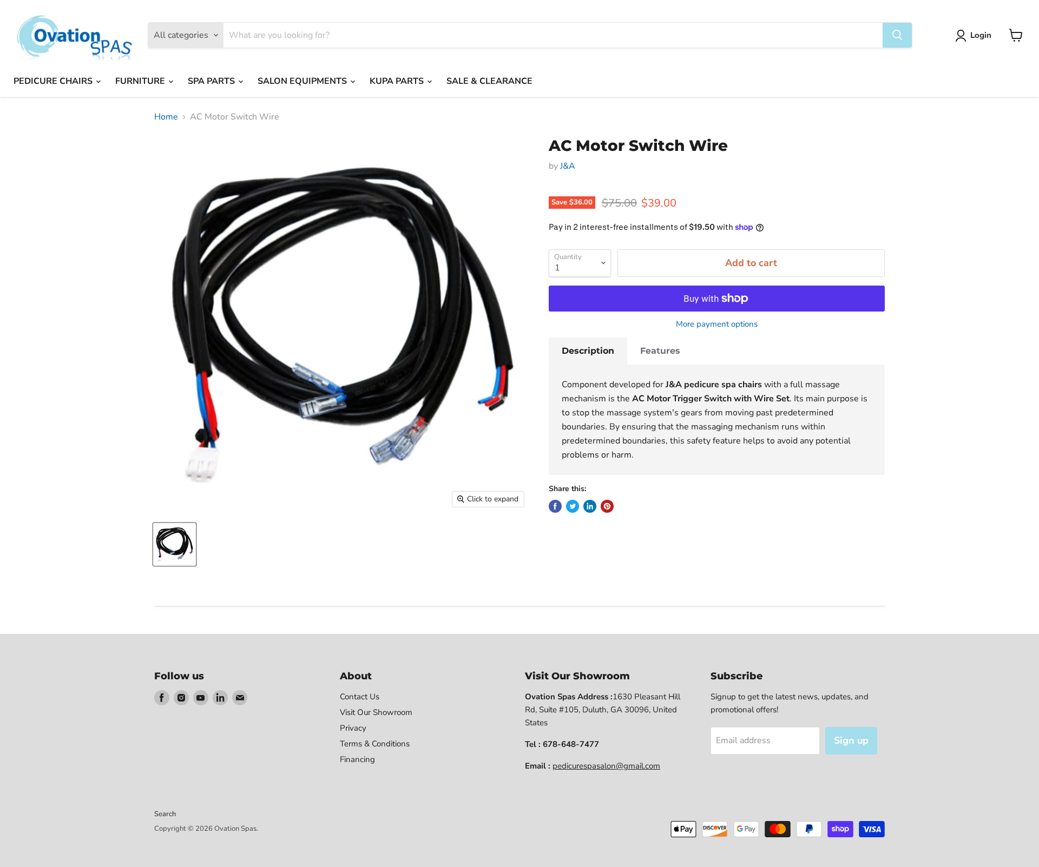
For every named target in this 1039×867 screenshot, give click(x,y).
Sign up (851, 740)
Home (166, 117)
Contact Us (359, 696)
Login (980, 35)
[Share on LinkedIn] (589, 506)
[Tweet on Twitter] (572, 506)
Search (165, 814)
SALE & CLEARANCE (489, 81)
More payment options (717, 324)
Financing (357, 759)
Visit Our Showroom (376, 712)
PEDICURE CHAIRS (54, 81)
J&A (567, 166)
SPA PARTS (212, 81)
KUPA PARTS (398, 81)
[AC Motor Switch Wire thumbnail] (174, 544)
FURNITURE (141, 81)
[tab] (588, 351)
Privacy (353, 728)
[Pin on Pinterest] (607, 506)
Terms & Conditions (375, 743)
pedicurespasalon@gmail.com (606, 765)
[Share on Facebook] (555, 506)
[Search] (897, 35)
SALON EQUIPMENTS (303, 81)
